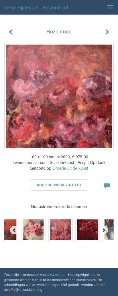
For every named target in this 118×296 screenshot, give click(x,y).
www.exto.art (56, 274)
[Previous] (14, 230)
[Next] (103, 230)
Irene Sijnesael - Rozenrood (36, 7)
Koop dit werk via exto (59, 184)
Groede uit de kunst (70, 168)
